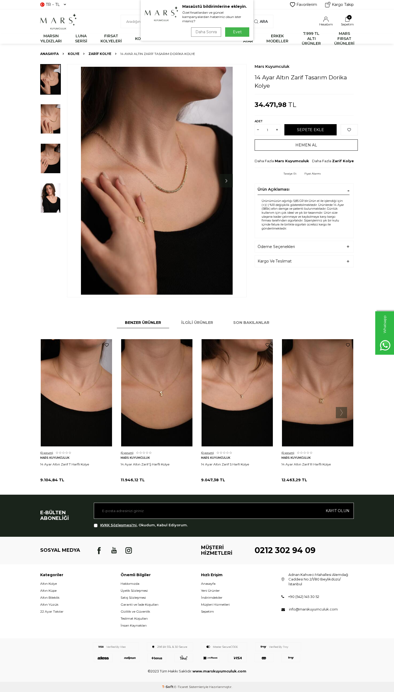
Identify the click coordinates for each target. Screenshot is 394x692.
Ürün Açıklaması (273, 189)
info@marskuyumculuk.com (313, 609)
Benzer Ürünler (143, 322)
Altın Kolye (48, 584)
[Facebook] (99, 550)
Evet (237, 31)
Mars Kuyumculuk (272, 66)
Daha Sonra (206, 31)
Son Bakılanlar (251, 322)
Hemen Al (306, 145)
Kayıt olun (338, 510)
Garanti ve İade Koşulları (139, 604)
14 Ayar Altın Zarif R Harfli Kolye (306, 464)
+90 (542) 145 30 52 (303, 596)
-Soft (168, 687)
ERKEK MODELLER (277, 38)
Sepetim (207, 611)
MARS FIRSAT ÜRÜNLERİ (344, 39)
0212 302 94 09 (285, 550)
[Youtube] (114, 550)
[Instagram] (128, 550)
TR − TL (53, 4)
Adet (259, 121)
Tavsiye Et (290, 173)
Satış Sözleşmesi (133, 597)
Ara (264, 21)
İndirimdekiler (211, 597)
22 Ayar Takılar (52, 611)
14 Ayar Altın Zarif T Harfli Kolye (64, 464)
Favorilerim (306, 4)
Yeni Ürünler (210, 591)
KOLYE (73, 54)
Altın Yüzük (49, 604)
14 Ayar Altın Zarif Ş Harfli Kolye (145, 464)
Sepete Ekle (310, 129)
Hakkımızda (130, 584)
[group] (156, 180)
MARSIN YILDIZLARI (51, 38)
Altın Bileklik (50, 597)
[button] (226, 180)
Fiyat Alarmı (312, 173)
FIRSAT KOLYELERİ (111, 38)
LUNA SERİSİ (81, 38)
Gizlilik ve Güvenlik (135, 611)
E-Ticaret (181, 687)
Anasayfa (49, 54)
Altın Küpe (48, 591)
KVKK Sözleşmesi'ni (118, 525)
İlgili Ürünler (197, 322)
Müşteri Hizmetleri (215, 604)
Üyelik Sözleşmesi (134, 591)
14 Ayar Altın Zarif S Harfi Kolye (225, 464)
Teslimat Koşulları (134, 618)
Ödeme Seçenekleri (276, 246)
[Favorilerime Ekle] (107, 345)
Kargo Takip (343, 4)
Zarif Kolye (99, 54)
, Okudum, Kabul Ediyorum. (144, 525)
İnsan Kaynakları (134, 625)
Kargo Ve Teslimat (275, 261)
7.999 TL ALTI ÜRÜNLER (311, 39)
